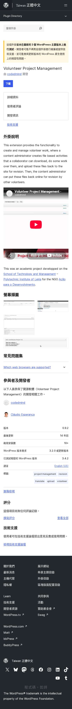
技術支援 (12, 124)
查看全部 (63, 518)
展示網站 (43, 566)
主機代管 (9, 578)
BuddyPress (13, 645)
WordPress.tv (13, 615)
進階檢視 (9, 491)
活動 (40, 602)
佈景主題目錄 (46, 572)
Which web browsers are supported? (27, 367)
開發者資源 (10, 608)
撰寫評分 (9, 518)
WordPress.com (15, 626)
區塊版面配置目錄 (49, 585)
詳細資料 (12, 97)
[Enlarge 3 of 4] (30, 319)
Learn (7, 596)
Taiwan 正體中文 (22, 661)
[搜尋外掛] (40, 28)
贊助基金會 (46, 608)
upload (50, 481)
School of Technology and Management (29, 274)
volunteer (62, 481)
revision (63, 474)
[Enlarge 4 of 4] (64, 342)
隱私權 (7, 585)
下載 (8, 83)
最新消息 (9, 572)
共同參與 (43, 596)
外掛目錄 (43, 578)
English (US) (62, 465)
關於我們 (9, 566)
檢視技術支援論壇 (14, 544)
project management (45, 474)
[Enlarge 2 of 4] (64, 305)
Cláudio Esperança (23, 414)
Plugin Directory (12, 15)
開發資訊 (12, 115)
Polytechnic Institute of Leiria (22, 279)
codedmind (14, 74)
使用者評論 (14, 106)
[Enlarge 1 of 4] (30, 305)
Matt (8, 632)
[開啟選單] (66, 5)
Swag (43, 615)
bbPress (10, 638)
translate (39, 481)
